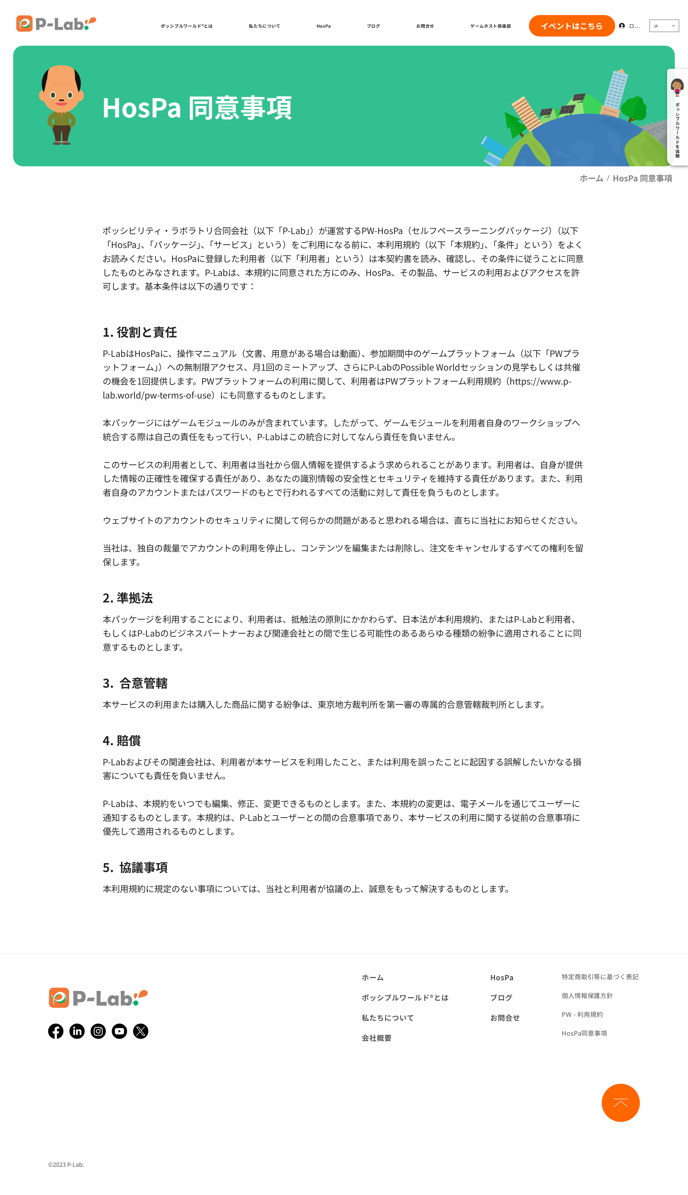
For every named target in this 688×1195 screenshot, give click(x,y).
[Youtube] (119, 1031)
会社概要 (377, 1037)
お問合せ (505, 1017)
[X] (140, 1031)
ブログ (501, 997)
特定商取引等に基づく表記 (600, 976)
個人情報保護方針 (587, 995)
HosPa (502, 977)
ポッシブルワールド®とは (405, 997)
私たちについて (388, 1017)
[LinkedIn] (77, 1031)
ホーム (373, 977)
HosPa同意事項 (584, 1033)
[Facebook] (55, 1031)
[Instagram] (98, 1031)
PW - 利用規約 (582, 1014)
